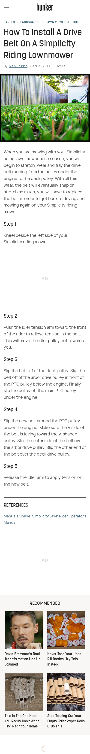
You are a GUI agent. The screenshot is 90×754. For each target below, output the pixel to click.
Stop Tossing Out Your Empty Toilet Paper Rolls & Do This (66, 721)
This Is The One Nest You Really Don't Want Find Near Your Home (22, 721)
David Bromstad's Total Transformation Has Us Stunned (22, 659)
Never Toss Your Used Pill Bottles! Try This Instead (64, 659)
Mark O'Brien (18, 66)
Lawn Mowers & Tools (63, 22)
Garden (9, 22)
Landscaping (30, 22)
